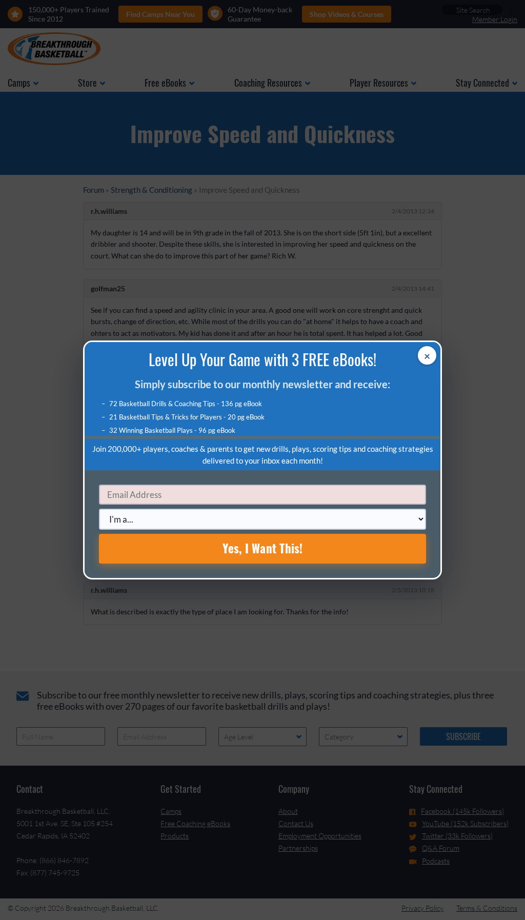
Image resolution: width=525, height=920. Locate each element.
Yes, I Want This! (263, 548)
